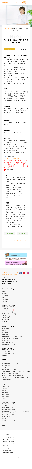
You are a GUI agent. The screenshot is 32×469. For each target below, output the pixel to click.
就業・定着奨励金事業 (7, 340)
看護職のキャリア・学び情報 (9, 344)
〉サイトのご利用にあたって (9, 437)
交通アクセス (5, 299)
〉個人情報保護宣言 (6, 434)
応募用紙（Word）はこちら (13, 156)
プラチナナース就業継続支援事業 (10, 338)
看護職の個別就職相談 (7, 407)
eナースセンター (6, 405)
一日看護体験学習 (6, 308)
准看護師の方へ (5, 321)
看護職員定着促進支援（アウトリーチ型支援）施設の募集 (16, 371)
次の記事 (22, 233)
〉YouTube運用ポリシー (8, 441)
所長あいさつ (5, 291)
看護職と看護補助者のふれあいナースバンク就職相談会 (15, 363)
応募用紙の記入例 (11, 169)
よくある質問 (5, 295)
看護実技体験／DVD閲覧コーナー (10, 414)
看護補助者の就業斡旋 (7, 365)
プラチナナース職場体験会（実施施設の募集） (13, 375)
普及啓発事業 (5, 332)
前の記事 (10, 233)
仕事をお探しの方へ (9, 403)
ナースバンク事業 (6, 328)
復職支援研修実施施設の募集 (9, 369)
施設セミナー (5, 367)
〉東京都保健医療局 (6, 450)
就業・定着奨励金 (6, 396)
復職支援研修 (5, 355)
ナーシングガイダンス (7, 310)
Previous (2, 259)
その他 (10, 49)
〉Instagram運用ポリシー (8, 443)
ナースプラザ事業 (8, 326)
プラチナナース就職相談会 (8, 412)
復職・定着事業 (5, 394)
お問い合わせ (6, 425)
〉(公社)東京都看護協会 (7, 452)
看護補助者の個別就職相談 (8, 409)
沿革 (3, 297)
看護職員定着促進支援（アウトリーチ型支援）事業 (14, 336)
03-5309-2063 (8, 283)
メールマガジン (5, 293)
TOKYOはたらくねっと (7, 420)
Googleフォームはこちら (11, 158)
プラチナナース (5, 388)
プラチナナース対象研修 (8, 353)
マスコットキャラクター (8, 301)
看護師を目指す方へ (9, 306)
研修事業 (4, 330)
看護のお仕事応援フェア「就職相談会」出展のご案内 (15, 377)
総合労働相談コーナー (7, 418)
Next (29, 259)
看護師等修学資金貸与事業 (8, 313)
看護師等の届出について (8, 342)
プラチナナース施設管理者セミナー (10, 373)
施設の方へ (5, 359)
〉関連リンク (5, 445)
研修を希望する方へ (9, 349)
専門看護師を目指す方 (7, 319)
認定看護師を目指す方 (7, 317)
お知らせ (5, 384)
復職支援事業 (5, 334)
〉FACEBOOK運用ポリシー (8, 439)
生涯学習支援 (5, 315)
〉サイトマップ (5, 448)
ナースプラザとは (8, 289)
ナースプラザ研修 (6, 351)
